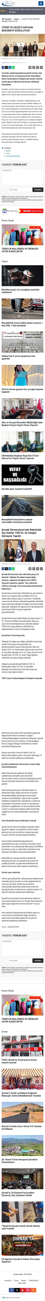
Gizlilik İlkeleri (33, 1280)
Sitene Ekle (22, 1283)
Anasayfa (7, 19)
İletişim (23, 1280)
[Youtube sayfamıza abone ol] (22, 1290)
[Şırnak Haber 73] (8, 3)
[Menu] (41, 3)
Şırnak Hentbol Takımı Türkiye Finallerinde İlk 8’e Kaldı (26, 10)
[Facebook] (3, 67)
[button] (33, 67)
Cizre (8, 153)
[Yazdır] (30, 67)
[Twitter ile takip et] (17, 1290)
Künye (16, 1280)
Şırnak (8, 151)
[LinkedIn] (9, 67)
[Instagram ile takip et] (28, 1290)
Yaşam (16, 19)
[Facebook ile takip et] (11, 1290)
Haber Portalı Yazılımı (12, 1298)
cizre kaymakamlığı (13, 156)
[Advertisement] (22, 705)
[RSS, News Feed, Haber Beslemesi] (33, 1290)
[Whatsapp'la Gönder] (13, 67)
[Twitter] (6, 67)
